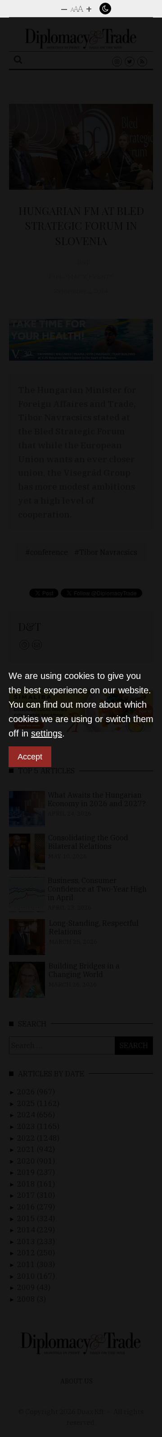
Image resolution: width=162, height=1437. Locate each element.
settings (46, 733)
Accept (30, 756)
